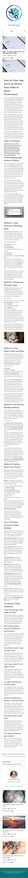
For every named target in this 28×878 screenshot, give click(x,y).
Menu (12, 31)
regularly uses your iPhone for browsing (12, 363)
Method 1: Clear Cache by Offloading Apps (12, 145)
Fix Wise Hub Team (7, 57)
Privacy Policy (10, 871)
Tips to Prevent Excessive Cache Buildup (12, 153)
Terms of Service (16, 871)
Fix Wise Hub (14, 25)
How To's (5, 55)
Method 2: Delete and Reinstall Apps (11, 147)
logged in (10, 764)
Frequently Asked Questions (9, 155)
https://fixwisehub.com (16, 781)
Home (2, 871)
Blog (5, 871)
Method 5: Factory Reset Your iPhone (11, 151)
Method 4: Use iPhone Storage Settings (12, 150)
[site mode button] (2, 31)
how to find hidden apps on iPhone (14, 583)
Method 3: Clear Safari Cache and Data (12, 148)
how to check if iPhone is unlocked (16, 459)
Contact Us (23, 871)
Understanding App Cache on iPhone (11, 143)
